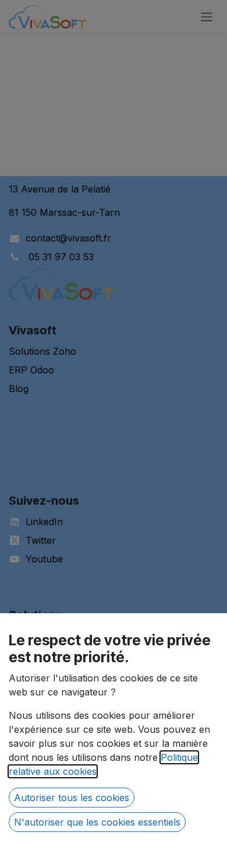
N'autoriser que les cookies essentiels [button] (97, 822)
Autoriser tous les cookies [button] (71, 797)
